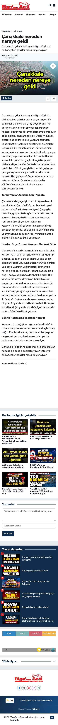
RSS (11, 700)
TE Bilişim (36, 709)
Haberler (6, 31)
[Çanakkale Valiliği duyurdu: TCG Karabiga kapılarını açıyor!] (43, 479)
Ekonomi (30, 15)
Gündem (6, 15)
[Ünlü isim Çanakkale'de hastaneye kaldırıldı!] (43, 427)
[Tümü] (54, 661)
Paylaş (8, 98)
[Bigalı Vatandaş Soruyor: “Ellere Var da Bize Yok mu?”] (15, 479)
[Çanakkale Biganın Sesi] (16, 6)
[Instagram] (34, 688)
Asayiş (41, 15)
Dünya (52, 15)
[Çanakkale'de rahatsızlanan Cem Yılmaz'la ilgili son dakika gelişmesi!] (15, 427)
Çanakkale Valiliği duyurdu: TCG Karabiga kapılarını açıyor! (41, 491)
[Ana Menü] (54, 5)
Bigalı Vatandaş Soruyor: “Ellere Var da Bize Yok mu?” (14, 491)
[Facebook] (19, 688)
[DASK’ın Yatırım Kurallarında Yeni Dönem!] (43, 455)
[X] (24, 688)
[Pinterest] (29, 688)
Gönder (8, 533)
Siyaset (19, 15)
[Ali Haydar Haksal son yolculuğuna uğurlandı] (15, 455)
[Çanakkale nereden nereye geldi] (29, 78)
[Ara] (50, 5)
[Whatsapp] (39, 688)
